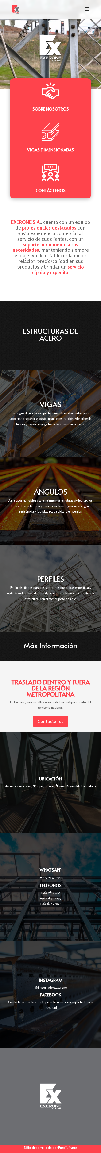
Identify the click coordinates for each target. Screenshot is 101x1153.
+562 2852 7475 (50, 892)
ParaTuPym (66, 1147)
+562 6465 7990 (51, 903)
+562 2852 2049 (50, 898)
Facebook (50, 995)
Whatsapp (51, 870)
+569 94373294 (50, 877)
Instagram (50, 980)
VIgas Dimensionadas (50, 150)
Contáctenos (51, 190)
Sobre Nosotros (50, 109)
